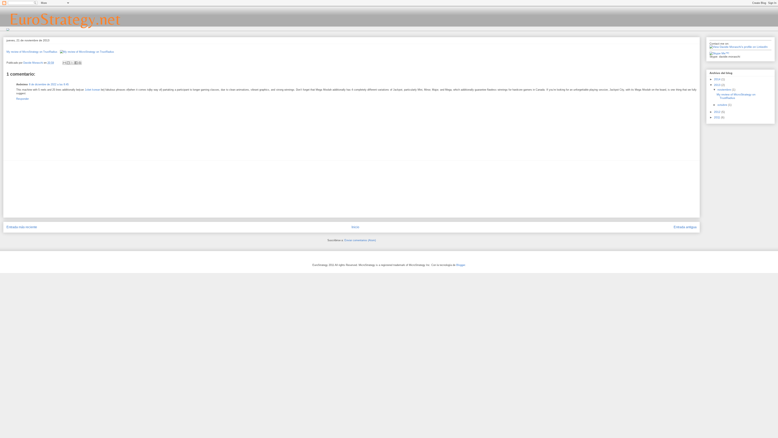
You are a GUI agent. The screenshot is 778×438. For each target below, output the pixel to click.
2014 (717, 79)
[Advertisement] (351, 189)
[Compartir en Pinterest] (80, 63)
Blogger (460, 265)
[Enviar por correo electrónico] (64, 63)
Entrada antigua (685, 227)
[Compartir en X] (72, 63)
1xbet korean (92, 89)
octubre (722, 104)
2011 (717, 117)
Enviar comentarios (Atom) (360, 240)
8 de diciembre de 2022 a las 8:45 (49, 84)
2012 (717, 112)
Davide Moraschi (33, 62)
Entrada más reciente (21, 227)
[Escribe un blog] (68, 63)
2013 (717, 85)
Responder (22, 98)
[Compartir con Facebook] (76, 63)
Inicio (355, 227)
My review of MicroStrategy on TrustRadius (31, 51)
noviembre (724, 89)
